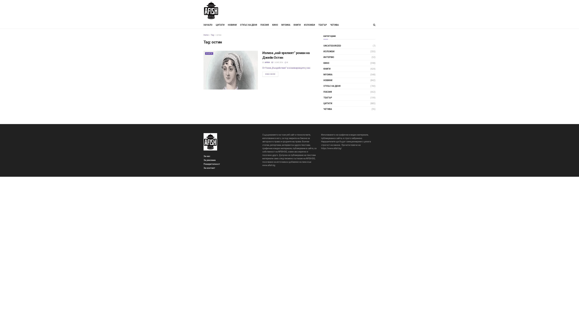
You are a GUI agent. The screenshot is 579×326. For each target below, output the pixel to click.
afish (267, 62)
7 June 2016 (278, 62)
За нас (207, 156)
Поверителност (212, 164)
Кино (275, 25)
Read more (270, 74)
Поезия (264, 25)
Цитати (220, 25)
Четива (334, 25)
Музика (285, 25)
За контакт (209, 168)
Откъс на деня (248, 25)
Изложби (309, 25)
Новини (232, 25)
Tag (212, 35)
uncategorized (332, 46)
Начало (208, 25)
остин (218, 35)
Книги (297, 25)
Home (206, 35)
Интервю (328, 57)
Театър (322, 25)
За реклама (210, 160)
